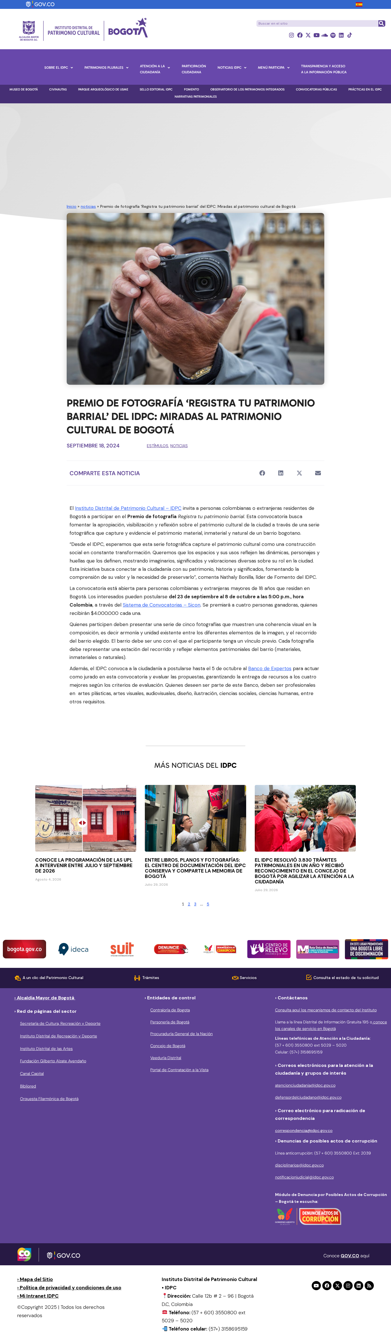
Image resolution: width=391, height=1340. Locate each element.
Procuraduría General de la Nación (181, 1033)
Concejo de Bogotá (167, 1045)
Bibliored (28, 1086)
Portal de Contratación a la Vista (179, 1069)
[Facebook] (300, 35)
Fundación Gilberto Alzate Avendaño (53, 1060)
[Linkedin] (341, 35)
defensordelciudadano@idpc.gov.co (308, 1097)
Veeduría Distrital (165, 1057)
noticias (88, 206)
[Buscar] (381, 23)
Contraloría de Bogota (170, 1010)
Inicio (71, 206)
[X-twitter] (308, 35)
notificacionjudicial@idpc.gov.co (304, 1177)
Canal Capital (32, 1073)
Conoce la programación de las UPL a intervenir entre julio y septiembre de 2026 (84, 865)
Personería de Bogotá (169, 1022)
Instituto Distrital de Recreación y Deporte (58, 1036)
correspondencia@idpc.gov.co (304, 1130)
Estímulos (157, 445)
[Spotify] (333, 35)
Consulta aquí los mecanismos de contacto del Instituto (326, 1010)
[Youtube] (316, 35)
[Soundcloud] (324, 35)
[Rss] (369, 1285)
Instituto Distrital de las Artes (46, 1048)
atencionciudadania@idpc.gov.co (305, 1085)
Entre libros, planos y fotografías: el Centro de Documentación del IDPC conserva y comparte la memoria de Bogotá (195, 868)
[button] (262, 473)
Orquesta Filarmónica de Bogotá (49, 1098)
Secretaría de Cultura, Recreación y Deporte (60, 1023)
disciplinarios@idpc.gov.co (299, 1165)
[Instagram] (291, 35)
